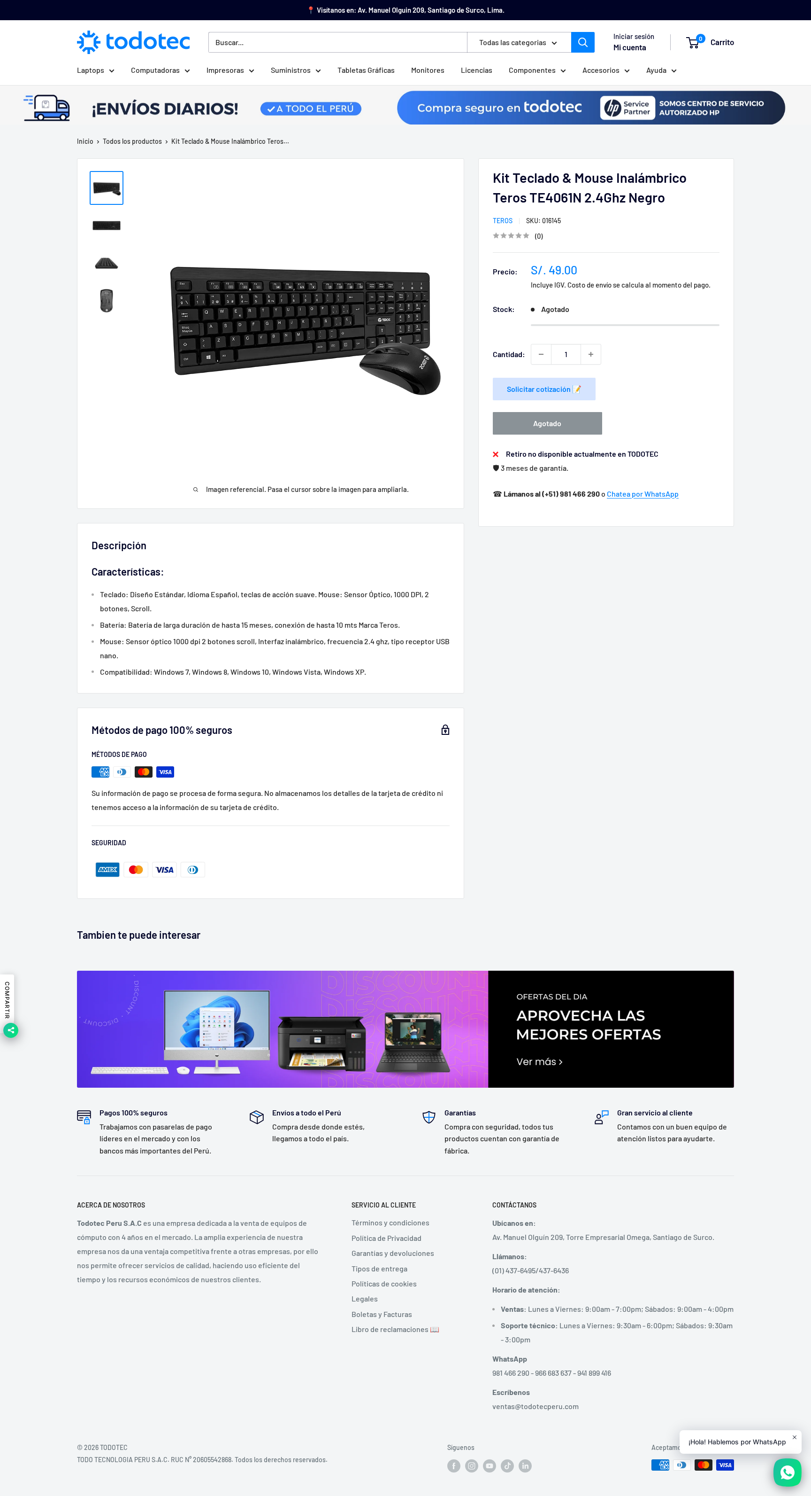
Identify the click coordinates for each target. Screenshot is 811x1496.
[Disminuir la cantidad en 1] (541, 354)
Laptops (90, 69)
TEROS (503, 221)
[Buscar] (583, 42)
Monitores (427, 69)
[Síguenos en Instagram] (471, 1466)
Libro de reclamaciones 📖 (395, 1329)
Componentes (532, 69)
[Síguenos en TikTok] (507, 1466)
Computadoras (155, 69)
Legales (365, 1298)
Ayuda (656, 69)
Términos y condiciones (390, 1222)
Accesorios (601, 69)
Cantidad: (509, 354)
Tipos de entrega (379, 1268)
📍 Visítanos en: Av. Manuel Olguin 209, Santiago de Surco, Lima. (405, 10)
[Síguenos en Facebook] (453, 1466)
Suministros (291, 69)
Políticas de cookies (384, 1283)
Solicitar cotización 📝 (544, 388)
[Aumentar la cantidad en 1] (591, 354)
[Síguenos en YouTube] (489, 1466)
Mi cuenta (629, 47)
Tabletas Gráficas (366, 69)
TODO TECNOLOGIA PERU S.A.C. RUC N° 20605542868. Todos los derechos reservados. (202, 1460)
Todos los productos (132, 141)
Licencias (476, 69)
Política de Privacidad (386, 1237)
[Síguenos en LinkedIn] (525, 1466)
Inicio (85, 141)
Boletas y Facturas (382, 1313)
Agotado (547, 423)
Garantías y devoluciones (393, 1252)
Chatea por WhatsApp (643, 493)
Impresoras (225, 69)
